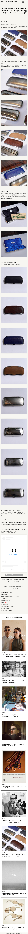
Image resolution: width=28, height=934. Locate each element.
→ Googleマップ (4, 598)
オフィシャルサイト (5, 608)
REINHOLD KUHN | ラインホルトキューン (14, 574)
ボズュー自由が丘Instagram (6, 610)
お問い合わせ (3, 612)
